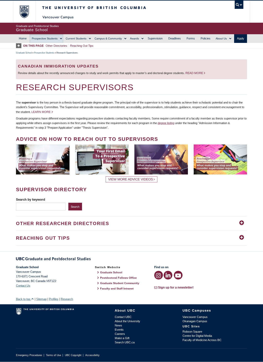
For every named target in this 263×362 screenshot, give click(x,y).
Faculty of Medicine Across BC (202, 340)
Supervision (155, 38)
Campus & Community (108, 38)
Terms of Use (53, 355)
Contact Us (23, 285)
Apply (240, 38)
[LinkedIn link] (168, 275)
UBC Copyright (73, 355)
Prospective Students (45, 38)
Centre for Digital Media (197, 335)
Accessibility (92, 355)
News (118, 325)
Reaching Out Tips (81, 45)
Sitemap (41, 299)
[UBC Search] (239, 5)
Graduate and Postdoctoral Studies (131, 259)
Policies (205, 38)
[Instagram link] (158, 275)
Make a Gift (122, 338)
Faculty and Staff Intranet (117, 288)
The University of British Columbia (24, 12)
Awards (134, 38)
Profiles (53, 299)
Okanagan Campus (195, 321)
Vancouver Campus (195, 317)
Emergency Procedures (29, 355)
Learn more (41, 111)
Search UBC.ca (125, 342)
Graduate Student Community (119, 283)
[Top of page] (19, 45)
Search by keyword (30, 199)
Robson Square (192, 331)
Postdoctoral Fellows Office (118, 277)
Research (67, 299)
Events (119, 329)
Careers (120, 333)
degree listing (166, 123)
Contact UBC (123, 317)
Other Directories (56, 45)
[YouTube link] (178, 275)
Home (23, 38)
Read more (194, 73)
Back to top (23, 299)
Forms (191, 38)
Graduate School (24, 53)
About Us (221, 38)
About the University (127, 321)
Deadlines (174, 38)
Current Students (76, 38)
